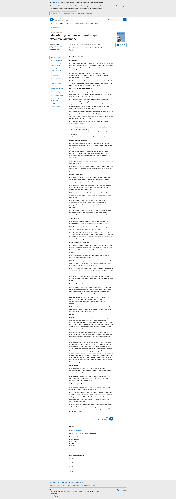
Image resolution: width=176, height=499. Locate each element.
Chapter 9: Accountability (57, 95)
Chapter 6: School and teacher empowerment (56, 82)
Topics (56, 23)
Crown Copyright (75, 485)
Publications (68, 23)
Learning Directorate (59, 46)
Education (54, 47)
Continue (72, 471)
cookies (56, 2)
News (61, 23)
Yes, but (74, 466)
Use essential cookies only (69, 13)
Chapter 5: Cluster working (57, 78)
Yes (73, 458)
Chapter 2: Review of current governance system (57, 64)
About (51, 23)
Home (51, 27)
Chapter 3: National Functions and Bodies (56, 69)
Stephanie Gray (77, 430)
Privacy (93, 485)
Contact (63, 485)
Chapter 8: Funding (55, 92)
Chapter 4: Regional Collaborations (55, 74)
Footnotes (53, 103)
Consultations (89, 23)
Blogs (96, 23)
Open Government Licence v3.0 (73, 491)
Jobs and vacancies (85, 485)
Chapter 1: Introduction (56, 60)
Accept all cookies (55, 13)
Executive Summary (55, 57)
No (73, 462)
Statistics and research (78, 23)
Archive (58, 485)
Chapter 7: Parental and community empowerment (57, 87)
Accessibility (52, 485)
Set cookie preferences (85, 13)
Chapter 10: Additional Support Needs (56, 99)
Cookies (68, 485)
